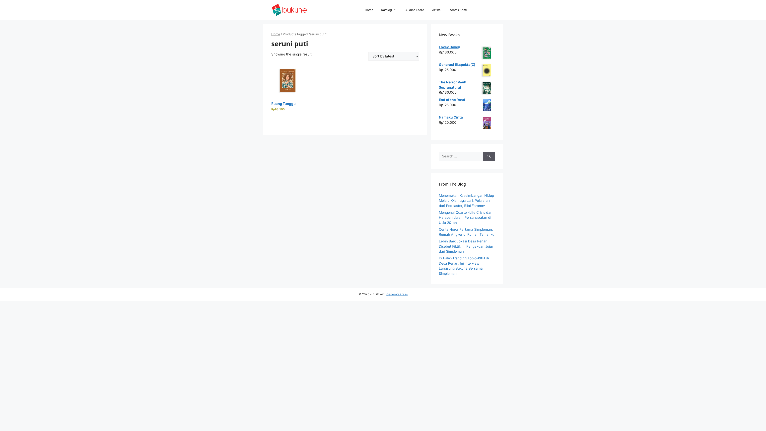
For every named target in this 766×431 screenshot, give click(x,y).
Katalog (386, 10)
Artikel (436, 10)
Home (369, 10)
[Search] (489, 156)
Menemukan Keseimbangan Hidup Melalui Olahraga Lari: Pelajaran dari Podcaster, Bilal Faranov (466, 201)
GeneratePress (397, 294)
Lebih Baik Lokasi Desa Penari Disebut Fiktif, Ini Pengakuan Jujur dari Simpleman (466, 246)
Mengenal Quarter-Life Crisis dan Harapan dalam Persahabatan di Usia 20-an (465, 218)
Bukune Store (414, 10)
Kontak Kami (458, 10)
